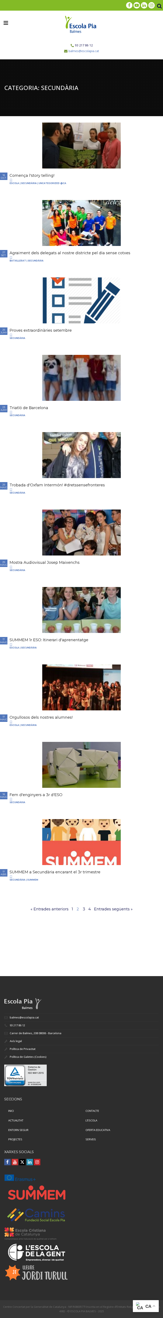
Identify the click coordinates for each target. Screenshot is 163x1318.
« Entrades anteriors (50, 909)
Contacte (92, 1111)
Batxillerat (18, 260)
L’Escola (91, 1120)
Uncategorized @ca (52, 183)
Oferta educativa (98, 1130)
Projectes (15, 1139)
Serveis (91, 1139)
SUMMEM (32, 879)
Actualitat (15, 1120)
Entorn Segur (18, 1130)
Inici (11, 1111)
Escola (14, 183)
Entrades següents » (113, 909)
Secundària (29, 183)
